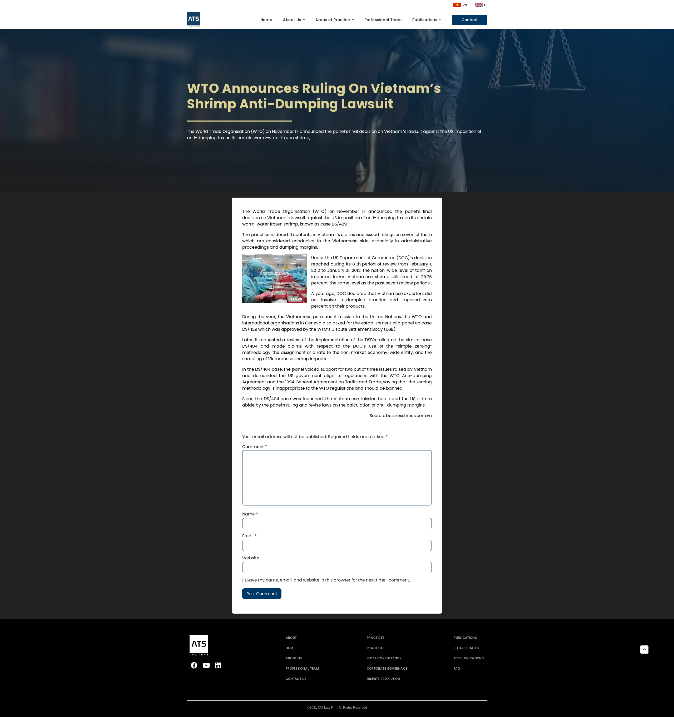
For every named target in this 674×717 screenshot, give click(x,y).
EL (485, 5)
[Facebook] (194, 665)
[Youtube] (206, 665)
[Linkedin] (217, 665)
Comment (254, 447)
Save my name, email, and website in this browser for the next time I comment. (328, 580)
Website (250, 558)
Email (249, 536)
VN (465, 5)
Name (250, 514)
